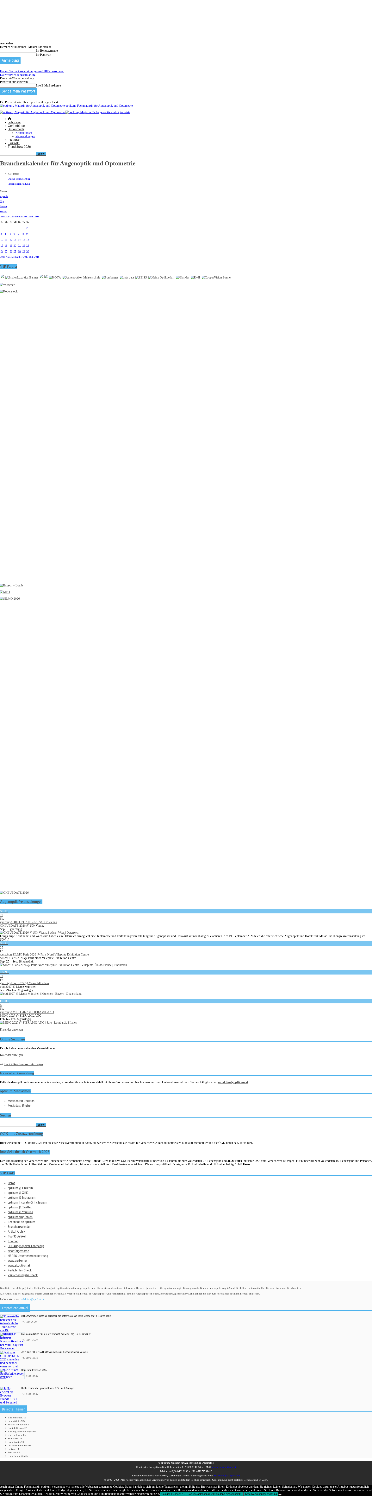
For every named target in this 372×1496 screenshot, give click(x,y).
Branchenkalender (19, 1227)
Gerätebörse (16, 125)
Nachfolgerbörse (18, 1251)
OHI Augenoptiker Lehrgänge (26, 1246)
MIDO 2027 (7, 1015)
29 (23, 251)
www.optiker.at (17, 1261)
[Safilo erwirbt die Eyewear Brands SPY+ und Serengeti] (9, 1402)
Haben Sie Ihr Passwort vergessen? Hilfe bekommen (32, 71)
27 (15, 251)
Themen (13, 1241)
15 (23, 239)
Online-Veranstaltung (19, 178)
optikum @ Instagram (21, 1197)
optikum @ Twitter (20, 1207)
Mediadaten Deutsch (21, 1101)
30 (27, 251)
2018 (37, 216)
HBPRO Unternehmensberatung (28, 1256)
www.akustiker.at (19, 1265)
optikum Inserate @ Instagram (27, 1202)
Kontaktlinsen (24, 132)
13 (15, 239)
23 (27, 245)
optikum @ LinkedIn (20, 1188)
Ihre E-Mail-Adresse (48, 85)
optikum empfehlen (20, 1217)
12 (11, 239)
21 (19, 245)
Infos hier (246, 1142)
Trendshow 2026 (19, 146)
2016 (3, 216)
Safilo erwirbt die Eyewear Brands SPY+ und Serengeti (48, 1388)
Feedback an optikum (21, 1222)
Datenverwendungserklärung (17, 74)
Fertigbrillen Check (20, 1270)
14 (19, 239)
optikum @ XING (18, 1193)
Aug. (8, 216)
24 (2, 251)
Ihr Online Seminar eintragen (23, 1064)
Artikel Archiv (16, 1231)
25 (6, 251)
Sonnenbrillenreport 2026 (33, 1370)
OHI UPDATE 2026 (13, 925)
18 (6, 245)
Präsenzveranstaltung (19, 183)
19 (11, 245)
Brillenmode (16, 129)
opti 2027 (6, 986)
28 (19, 251)
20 (15, 245)
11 (6, 239)
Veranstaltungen (25, 136)
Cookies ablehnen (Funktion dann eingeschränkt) (215, 1494)
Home (11, 1183)
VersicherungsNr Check (23, 1275)
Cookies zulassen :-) (172, 1494)
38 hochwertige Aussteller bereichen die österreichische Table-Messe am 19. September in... (67, 1315)
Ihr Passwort (43, 54)
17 (2, 245)
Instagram (14, 139)
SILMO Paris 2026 (11, 958)
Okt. (31, 216)
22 (23, 245)
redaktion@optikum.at (33, 1299)
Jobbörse (14, 122)
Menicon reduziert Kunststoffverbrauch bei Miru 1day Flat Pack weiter (55, 1334)
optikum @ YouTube (20, 1212)
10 (2, 239)
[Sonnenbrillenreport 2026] (12, 1377)
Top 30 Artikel (17, 1236)
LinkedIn (14, 143)
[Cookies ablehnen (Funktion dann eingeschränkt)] (280, 1494)
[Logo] (32, 112)
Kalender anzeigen (11, 1029)
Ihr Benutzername (47, 50)
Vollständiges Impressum (227, 1475)
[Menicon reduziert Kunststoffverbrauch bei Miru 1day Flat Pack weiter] (12, 1348)
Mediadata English (19, 1106)
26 (11, 251)
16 (27, 239)
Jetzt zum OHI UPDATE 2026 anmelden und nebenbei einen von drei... (55, 1352)
